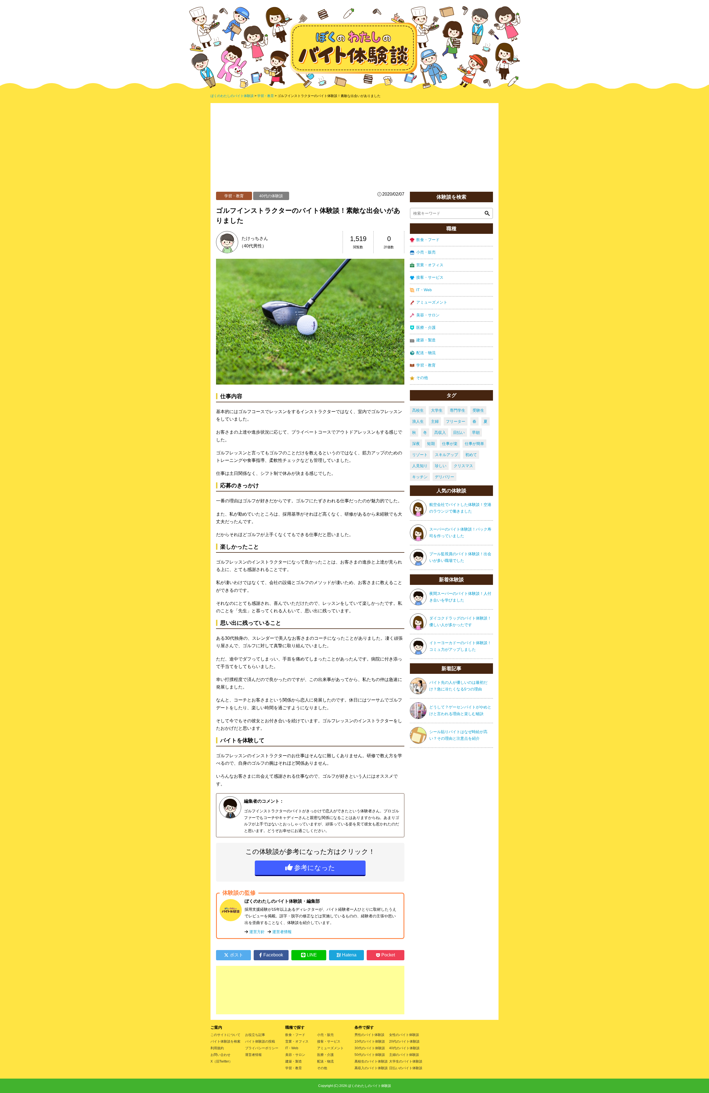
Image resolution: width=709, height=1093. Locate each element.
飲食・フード (428, 239)
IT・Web (424, 290)
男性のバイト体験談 (369, 1035)
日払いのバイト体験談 (405, 1068)
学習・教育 (234, 196)
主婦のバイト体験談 (404, 1055)
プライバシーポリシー (261, 1048)
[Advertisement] (354, 150)
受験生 (478, 410)
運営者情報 (282, 932)
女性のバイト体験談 (404, 1035)
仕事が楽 (450, 443)
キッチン (420, 477)
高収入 (440, 432)
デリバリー (444, 477)
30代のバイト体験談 (369, 1048)
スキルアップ (446, 454)
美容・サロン (428, 315)
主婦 (435, 421)
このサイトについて (225, 1035)
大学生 (437, 410)
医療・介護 (426, 327)
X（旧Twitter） (221, 1061)
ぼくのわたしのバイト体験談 (369, 1086)
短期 (431, 443)
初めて (471, 454)
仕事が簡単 (474, 443)
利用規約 (217, 1048)
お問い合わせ (220, 1055)
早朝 (476, 432)
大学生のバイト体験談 (405, 1061)
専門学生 (457, 410)
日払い (459, 432)
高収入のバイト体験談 (371, 1068)
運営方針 (257, 932)
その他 (422, 377)
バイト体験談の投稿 (260, 1041)
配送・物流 (426, 352)
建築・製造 (426, 340)
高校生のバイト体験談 (371, 1061)
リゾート (420, 454)
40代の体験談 (271, 196)
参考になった (314, 867)
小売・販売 (426, 252)
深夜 (416, 443)
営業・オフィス (429, 265)
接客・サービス (429, 277)
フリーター (455, 421)
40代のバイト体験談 (404, 1048)
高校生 (418, 410)
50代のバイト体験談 (369, 1055)
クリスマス (463, 466)
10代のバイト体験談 (369, 1041)
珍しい (440, 466)
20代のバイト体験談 (404, 1041)
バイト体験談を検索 (225, 1041)
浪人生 (418, 421)
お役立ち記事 (255, 1035)
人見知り (420, 466)
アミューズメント (431, 302)
